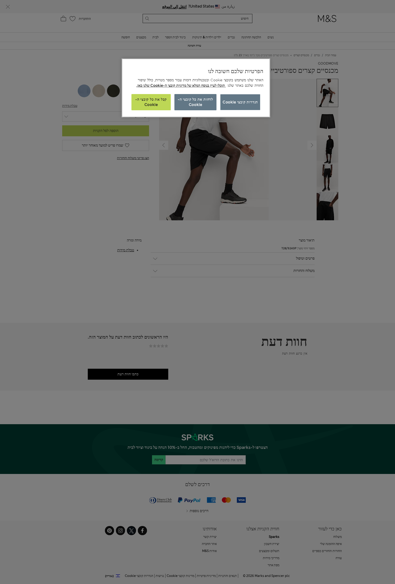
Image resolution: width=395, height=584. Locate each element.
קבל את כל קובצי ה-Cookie (151, 102)
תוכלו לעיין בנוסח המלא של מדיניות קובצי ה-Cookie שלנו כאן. (181, 85)
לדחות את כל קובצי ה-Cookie (195, 102)
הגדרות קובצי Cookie (240, 102)
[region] (196, 87)
